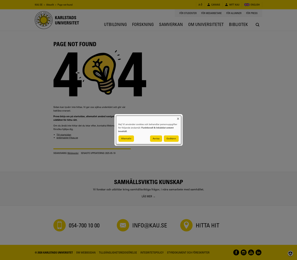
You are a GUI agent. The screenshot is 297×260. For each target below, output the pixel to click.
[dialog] (148, 130)
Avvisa (156, 138)
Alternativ (126, 138)
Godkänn (171, 138)
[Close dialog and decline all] (178, 118)
